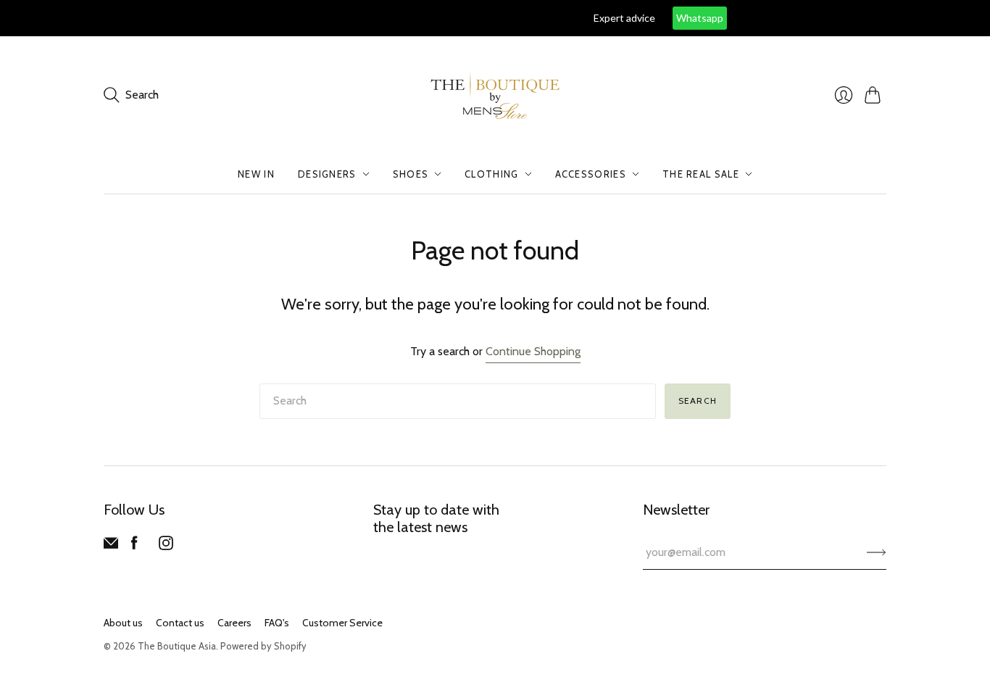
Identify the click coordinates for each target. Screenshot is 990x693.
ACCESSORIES (590, 174)
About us (123, 622)
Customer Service (342, 622)
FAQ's (277, 622)
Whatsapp (593, 18)
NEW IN (256, 174)
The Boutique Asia (177, 646)
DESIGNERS (327, 174)
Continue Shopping (533, 351)
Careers (234, 622)
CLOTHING (491, 174)
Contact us (180, 622)
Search (697, 400)
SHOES (411, 174)
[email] (111, 546)
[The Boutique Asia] (495, 95)
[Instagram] (166, 546)
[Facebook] (134, 546)
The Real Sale (700, 174)
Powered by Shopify (263, 646)
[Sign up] (876, 552)
